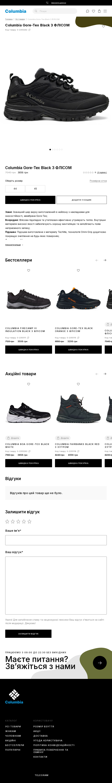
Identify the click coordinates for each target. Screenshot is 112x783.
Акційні (10, 740)
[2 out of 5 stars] (13, 521)
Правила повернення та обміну (50, 751)
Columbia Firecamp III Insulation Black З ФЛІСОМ (25, 330)
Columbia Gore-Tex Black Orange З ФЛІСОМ (74, 330)
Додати (15, 438)
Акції (37, 731)
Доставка (40, 736)
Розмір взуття (43, 726)
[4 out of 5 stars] (24, 521)
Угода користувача (48, 740)
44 (15, 188)
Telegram (42, 775)
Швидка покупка (30, 200)
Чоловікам (13, 736)
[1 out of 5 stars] (7, 521)
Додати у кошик (82, 200)
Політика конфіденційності (54, 745)
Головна (9, 19)
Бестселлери (14, 745)
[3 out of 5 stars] (18, 521)
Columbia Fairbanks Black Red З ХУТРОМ (77, 445)
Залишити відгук (28, 634)
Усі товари (20, 19)
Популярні (13, 750)
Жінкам (10, 731)
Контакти (40, 757)
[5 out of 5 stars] (29, 521)
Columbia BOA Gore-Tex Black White (27, 445)
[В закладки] (103, 26)
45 (35, 188)
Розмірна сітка (98, 180)
